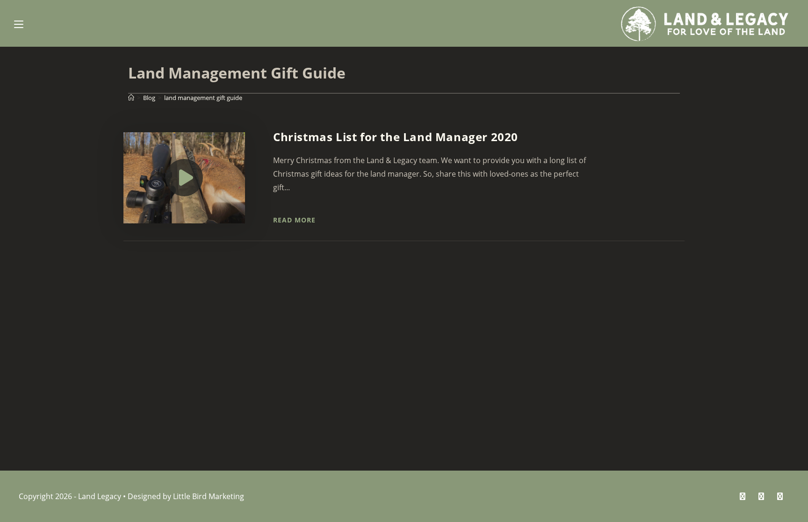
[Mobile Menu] (18, 23)
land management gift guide (203, 97)
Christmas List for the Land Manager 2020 (395, 136)
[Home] (131, 97)
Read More (294, 219)
